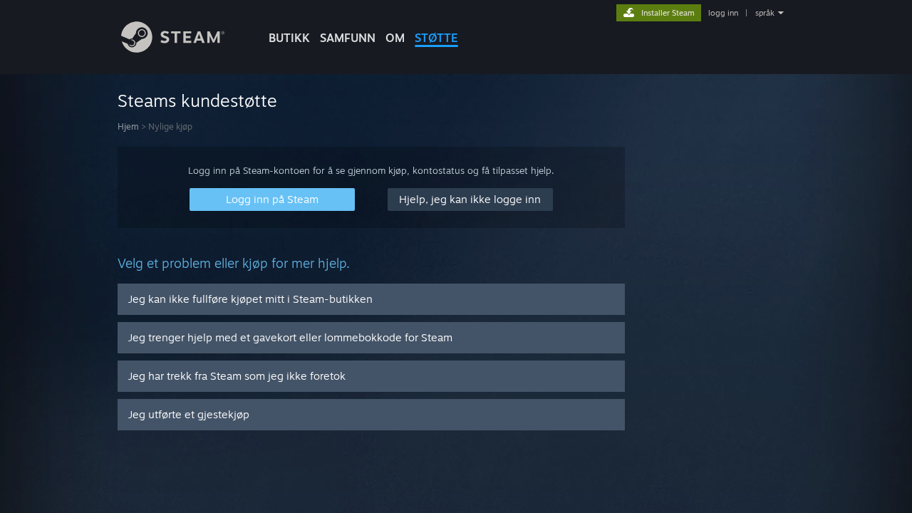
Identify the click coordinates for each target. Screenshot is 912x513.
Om (395, 38)
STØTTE (436, 38)
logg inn (723, 13)
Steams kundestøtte (197, 100)
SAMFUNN (347, 38)
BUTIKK (289, 38)
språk (764, 13)
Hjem (128, 126)
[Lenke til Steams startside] (172, 49)
